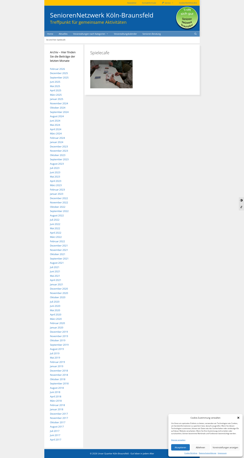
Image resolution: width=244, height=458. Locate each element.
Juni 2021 (55, 271)
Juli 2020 (54, 301)
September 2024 (59, 112)
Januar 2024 (56, 142)
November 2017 (59, 418)
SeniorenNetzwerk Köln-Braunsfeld (101, 15)
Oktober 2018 (57, 379)
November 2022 (59, 202)
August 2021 (57, 262)
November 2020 (59, 293)
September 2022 (59, 211)
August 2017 (57, 426)
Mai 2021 (55, 275)
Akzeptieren (180, 447)
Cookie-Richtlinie (190, 453)
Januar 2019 (56, 366)
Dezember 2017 (59, 413)
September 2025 (59, 77)
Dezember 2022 (59, 198)
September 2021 (59, 258)
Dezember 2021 (59, 245)
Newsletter (131, 3)
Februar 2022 (57, 241)
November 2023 (59, 150)
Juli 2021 (54, 267)
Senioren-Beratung (151, 33)
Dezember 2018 (59, 370)
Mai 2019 (55, 357)
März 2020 (56, 319)
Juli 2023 (54, 168)
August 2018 (57, 387)
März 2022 (56, 237)
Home (50, 33)
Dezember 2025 (59, 73)
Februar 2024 (57, 137)
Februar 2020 (57, 323)
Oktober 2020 (57, 297)
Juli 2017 (54, 431)
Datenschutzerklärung (207, 453)
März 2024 (56, 133)
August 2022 (57, 215)
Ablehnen (200, 447)
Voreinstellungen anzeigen (225, 447)
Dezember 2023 (59, 146)
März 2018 (56, 400)
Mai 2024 (55, 124)
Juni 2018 (55, 392)
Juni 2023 (55, 172)
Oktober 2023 (57, 155)
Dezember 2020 (59, 288)
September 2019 (59, 344)
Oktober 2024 (57, 107)
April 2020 (55, 314)
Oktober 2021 (57, 254)
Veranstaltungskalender (125, 33)
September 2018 (59, 383)
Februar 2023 (57, 189)
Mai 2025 (55, 86)
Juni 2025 (55, 81)
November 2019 (59, 336)
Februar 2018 (57, 405)
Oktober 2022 (57, 206)
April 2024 (55, 129)
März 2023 (56, 185)
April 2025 (55, 90)
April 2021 (55, 280)
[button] (238, 417)
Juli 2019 (54, 353)
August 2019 (57, 349)
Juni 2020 (55, 306)
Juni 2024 (55, 120)
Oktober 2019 (57, 340)
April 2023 (55, 181)
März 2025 (56, 94)
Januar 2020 (56, 327)
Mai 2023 (55, 176)
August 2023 (57, 163)
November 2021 (59, 250)
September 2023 (59, 159)
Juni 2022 (55, 224)
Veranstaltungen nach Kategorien (89, 33)
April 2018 (55, 396)
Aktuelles (63, 33)
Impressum (222, 453)
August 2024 (57, 116)
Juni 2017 (55, 435)
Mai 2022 (55, 228)
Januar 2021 (56, 284)
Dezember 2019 (59, 331)
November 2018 (59, 374)
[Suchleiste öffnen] (195, 34)
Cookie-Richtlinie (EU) (188, 3)
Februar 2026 (57, 69)
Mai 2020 (55, 310)
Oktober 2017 (57, 422)
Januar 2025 (56, 99)
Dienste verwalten (178, 440)
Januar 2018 (56, 409)
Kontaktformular (149, 3)
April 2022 (55, 232)
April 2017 (55, 439)
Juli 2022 (54, 219)
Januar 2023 (56, 193)
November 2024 (59, 103)
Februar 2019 (57, 362)
